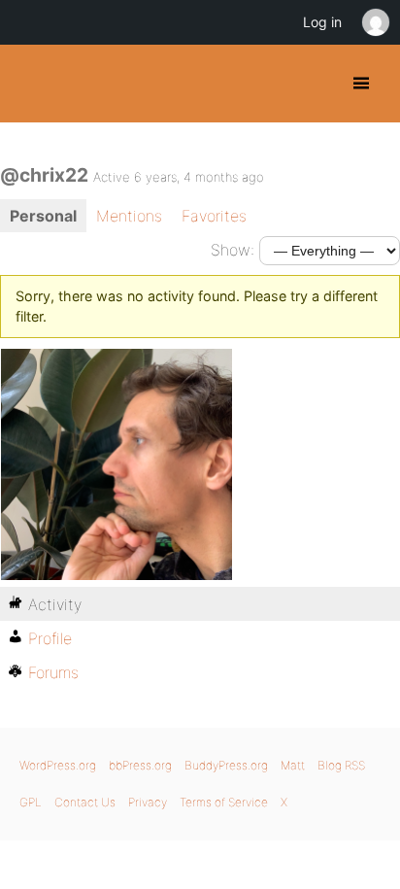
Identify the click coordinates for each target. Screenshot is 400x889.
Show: (232, 249)
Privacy (147, 802)
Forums (53, 672)
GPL (30, 802)
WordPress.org (57, 765)
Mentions (129, 215)
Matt (293, 765)
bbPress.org (140, 765)
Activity (55, 604)
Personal (43, 215)
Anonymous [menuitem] (375, 22)
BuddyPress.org (31, 83)
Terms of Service (224, 802)
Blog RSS (341, 765)
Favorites (214, 215)
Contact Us (85, 802)
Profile (50, 638)
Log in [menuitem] (322, 22)
